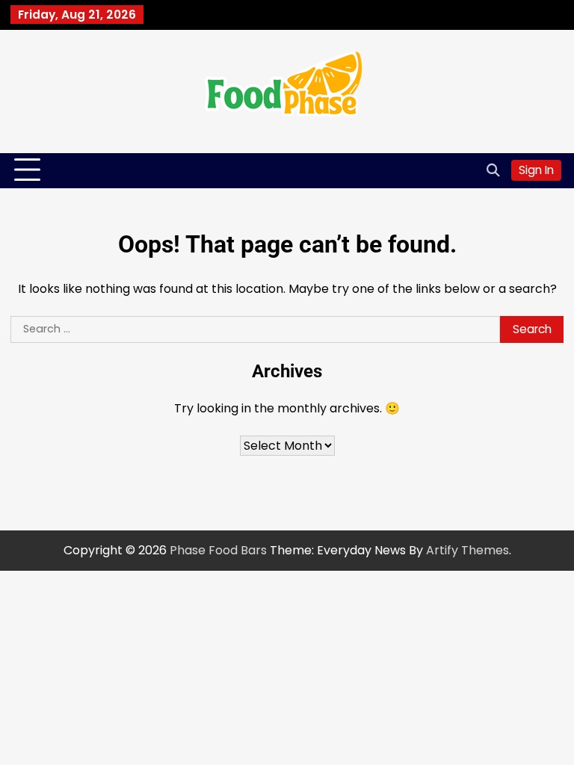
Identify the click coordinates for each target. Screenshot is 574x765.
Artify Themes (467, 550)
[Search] (492, 170)
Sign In (536, 170)
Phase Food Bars (218, 550)
